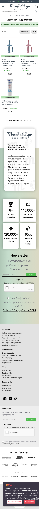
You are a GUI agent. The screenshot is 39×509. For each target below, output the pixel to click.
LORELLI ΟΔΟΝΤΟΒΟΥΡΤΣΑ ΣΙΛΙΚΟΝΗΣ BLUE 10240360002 (8, 62)
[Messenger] (10, 398)
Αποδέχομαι (29, 501)
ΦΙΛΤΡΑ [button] (20, 506)
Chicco (5, 108)
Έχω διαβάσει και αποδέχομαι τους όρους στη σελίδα (19, 304)
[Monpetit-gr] (5, 398)
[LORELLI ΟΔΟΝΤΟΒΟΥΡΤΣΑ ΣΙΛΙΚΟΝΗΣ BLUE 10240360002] (10, 46)
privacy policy (33, 498)
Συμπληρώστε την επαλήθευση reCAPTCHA (19, 283)
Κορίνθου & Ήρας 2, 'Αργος (18, 183)
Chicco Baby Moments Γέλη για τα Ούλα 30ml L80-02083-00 (10, 103)
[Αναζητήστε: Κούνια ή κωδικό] (35, 11)
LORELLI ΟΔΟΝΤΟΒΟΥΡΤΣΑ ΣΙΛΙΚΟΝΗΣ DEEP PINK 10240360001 (28, 62)
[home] (10, 15)
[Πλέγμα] (2, 32)
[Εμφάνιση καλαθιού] (36, 6)
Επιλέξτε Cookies (15, 501)
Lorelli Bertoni (7, 69)
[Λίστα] (5, 32)
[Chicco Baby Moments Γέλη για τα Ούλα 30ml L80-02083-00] (10, 87)
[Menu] (2, 6)
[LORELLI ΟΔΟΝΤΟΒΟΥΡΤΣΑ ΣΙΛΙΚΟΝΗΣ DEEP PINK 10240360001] (29, 46)
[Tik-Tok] (15, 398)
